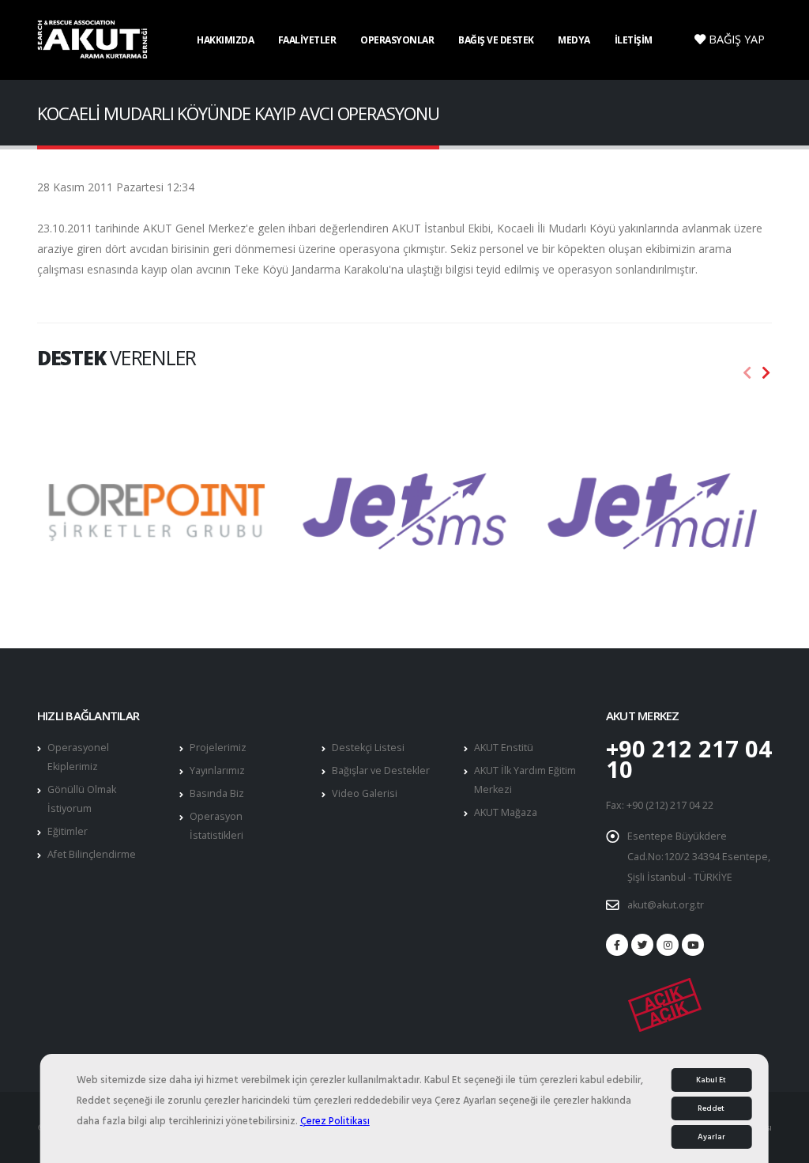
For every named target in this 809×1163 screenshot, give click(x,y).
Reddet (711, 1108)
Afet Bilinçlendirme (91, 854)
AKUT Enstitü (503, 747)
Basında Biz (217, 793)
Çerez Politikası (335, 1121)
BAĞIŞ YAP (735, 39)
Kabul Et (711, 1080)
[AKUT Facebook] (617, 945)
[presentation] (747, 373)
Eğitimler (67, 831)
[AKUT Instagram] (668, 945)
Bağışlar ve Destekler (381, 770)
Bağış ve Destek (496, 40)
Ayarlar (711, 1137)
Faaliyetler (307, 40)
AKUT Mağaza (505, 812)
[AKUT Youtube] (693, 945)
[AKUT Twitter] (642, 945)
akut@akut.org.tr (665, 905)
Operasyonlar (397, 40)
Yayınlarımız (217, 770)
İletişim (634, 40)
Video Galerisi (364, 793)
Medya (574, 40)
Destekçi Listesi (368, 747)
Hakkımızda (225, 40)
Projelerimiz (218, 747)
